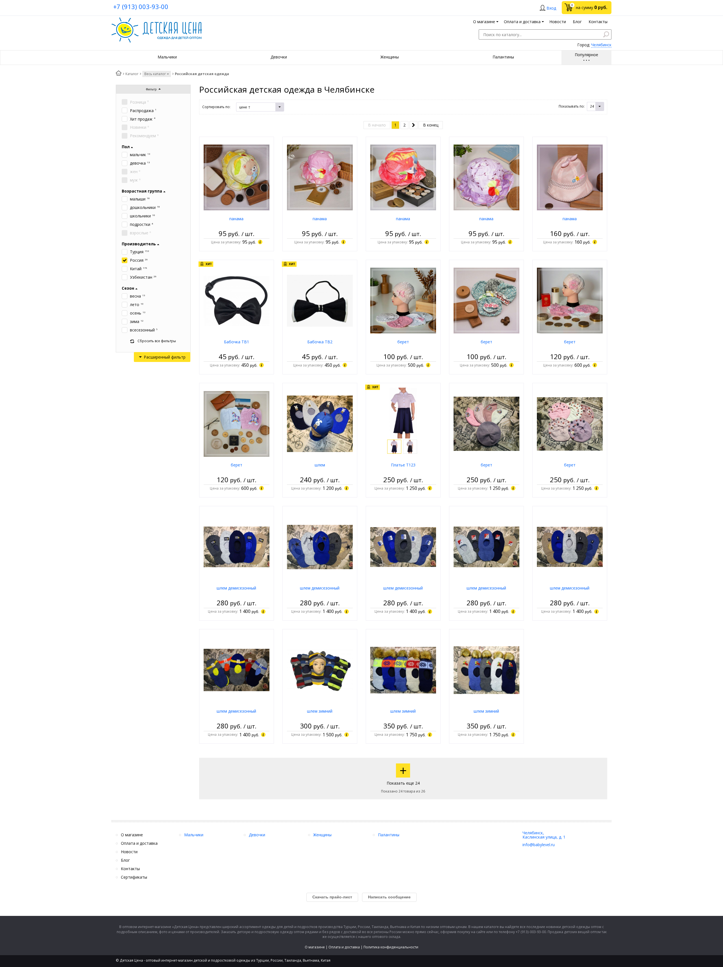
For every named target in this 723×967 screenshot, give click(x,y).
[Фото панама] (236, 177)
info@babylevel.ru (538, 844)
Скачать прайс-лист (332, 897)
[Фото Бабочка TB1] (236, 300)
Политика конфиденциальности (390, 947)
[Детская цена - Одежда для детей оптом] (157, 20)
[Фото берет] (403, 300)
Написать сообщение (389, 897)
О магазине (315, 947)
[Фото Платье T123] (403, 412)
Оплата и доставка (344, 947)
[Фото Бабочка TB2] (320, 300)
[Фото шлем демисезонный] (236, 546)
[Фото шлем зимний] (320, 669)
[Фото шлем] (320, 423)
